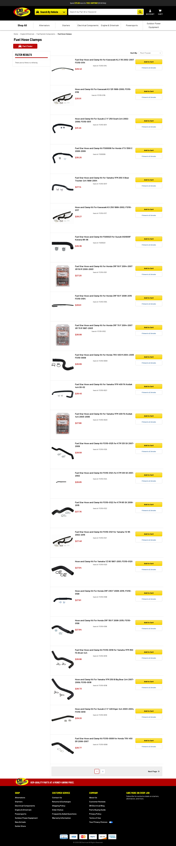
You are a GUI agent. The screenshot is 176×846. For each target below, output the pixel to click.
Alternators (44, 25)
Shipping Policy (58, 805)
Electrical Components (88, 25)
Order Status (57, 810)
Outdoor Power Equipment (154, 25)
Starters (66, 25)
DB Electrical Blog (97, 805)
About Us (93, 797)
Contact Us (57, 797)
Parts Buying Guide (97, 810)
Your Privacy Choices (98, 822)
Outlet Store (20, 826)
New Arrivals (20, 822)
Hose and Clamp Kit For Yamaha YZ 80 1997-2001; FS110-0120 (103, 561)
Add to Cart (149, 62)
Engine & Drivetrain (110, 25)
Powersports (132, 25)
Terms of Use (95, 818)
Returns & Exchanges (61, 801)
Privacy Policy (95, 814)
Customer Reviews (97, 801)
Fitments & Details (149, 68)
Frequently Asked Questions (64, 814)
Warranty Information (61, 818)
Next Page (152, 771)
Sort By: (134, 53)
